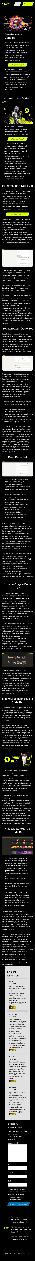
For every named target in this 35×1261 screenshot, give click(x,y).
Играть (17, 4)
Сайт (9, 1181)
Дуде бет (21, 237)
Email (10, 1173)
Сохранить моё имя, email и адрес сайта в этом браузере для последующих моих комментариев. (18, 1194)
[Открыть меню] (3, 10)
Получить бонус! (17, 65)
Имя (10, 1165)
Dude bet (5, 334)
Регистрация (28, 4)
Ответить (12, 1007)
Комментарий (13, 1143)
